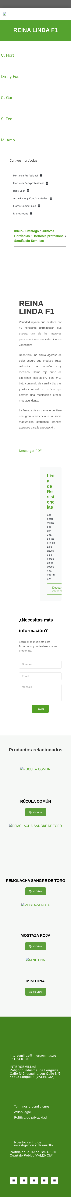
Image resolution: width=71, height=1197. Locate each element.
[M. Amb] (5, 131)
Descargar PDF (30, 451)
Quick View (35, 812)
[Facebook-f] (13, 1180)
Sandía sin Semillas (29, 241)
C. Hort (7, 55)
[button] (65, 13)
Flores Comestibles (24, 205)
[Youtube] (44, 1180)
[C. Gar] (5, 89)
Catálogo (32, 231)
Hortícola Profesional (25, 175)
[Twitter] (23, 1180)
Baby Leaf (19, 190)
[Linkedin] (54, 1180)
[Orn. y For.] (5, 68)
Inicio (18, 231)
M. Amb (8, 140)
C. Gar (6, 97)
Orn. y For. (10, 76)
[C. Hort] (5, 47)
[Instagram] (34, 1180)
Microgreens (20, 213)
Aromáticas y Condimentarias (30, 198)
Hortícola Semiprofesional (28, 183)
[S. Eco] (5, 110)
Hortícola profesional (48, 236)
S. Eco (6, 119)
